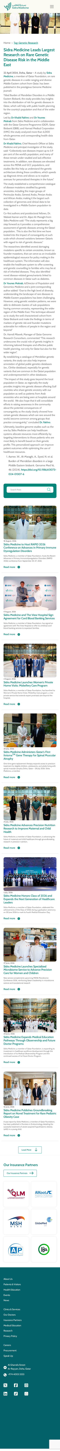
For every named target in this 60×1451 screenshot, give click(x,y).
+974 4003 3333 (16, 1374)
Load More (26, 1150)
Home (7, 43)
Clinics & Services (12, 1309)
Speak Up (8, 1355)
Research (8, 1330)
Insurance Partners (13, 1320)
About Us (8, 1279)
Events (7, 1295)
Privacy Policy (10, 1336)
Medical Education (12, 1325)
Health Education (12, 1289)
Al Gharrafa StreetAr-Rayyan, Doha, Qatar (19, 1367)
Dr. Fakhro (45, 422)
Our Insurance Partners (17, 1173)
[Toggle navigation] (52, 7)
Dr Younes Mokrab (13, 283)
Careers (7, 1345)
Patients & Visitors (12, 1284)
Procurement (10, 1350)
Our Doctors (10, 1314)
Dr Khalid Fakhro (20, 117)
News (6, 1300)
